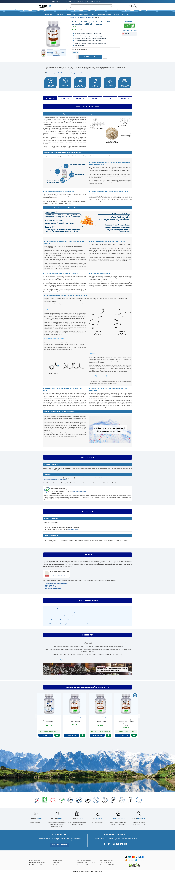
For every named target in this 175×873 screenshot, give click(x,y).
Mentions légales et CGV (83, 864)
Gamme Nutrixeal (57, 858)
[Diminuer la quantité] (77, 58)
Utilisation (80, 98)
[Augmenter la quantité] (77, 56)
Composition (64, 98)
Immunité (127, 33)
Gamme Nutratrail (57, 860)
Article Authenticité (51, 587)
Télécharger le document (58, 575)
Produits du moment (58, 867)
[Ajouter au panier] (57, 735)
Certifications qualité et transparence (56, 583)
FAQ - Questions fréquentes (84, 860)
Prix (97, 818)
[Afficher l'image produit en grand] (53, 34)
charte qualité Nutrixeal (79, 491)
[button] (49, 14)
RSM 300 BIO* (126, 717)
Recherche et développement (37, 862)
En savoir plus (46, 735)
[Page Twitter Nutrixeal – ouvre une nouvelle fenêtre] (109, 844)
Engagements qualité (34, 860)
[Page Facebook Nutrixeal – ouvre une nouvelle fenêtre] (105, 844)
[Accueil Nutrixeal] (45, 6)
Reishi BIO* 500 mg (100, 717)
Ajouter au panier (91, 57)
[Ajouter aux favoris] (105, 57)
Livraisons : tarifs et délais (83, 858)
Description (50, 98)
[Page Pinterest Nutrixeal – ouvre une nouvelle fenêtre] (117, 844)
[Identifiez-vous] (131, 6)
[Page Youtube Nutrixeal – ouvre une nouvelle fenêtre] (125, 844)
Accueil (138, 818)
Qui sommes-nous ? (34, 858)
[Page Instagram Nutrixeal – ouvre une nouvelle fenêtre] (113, 844)
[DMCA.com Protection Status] (134, 864)
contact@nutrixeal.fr (105, 867)
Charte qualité (49, 585)
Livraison (77, 818)
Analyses (95, 98)
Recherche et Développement (53, 588)
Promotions (56, 864)
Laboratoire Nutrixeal (105, 858)
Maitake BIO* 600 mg (74, 717)
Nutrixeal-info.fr (99, 838)
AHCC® (49, 717)
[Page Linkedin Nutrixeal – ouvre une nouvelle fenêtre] (121, 844)
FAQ (110, 98)
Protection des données (83, 867)
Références (125, 98)
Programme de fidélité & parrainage (86, 862)
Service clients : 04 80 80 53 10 (108, 864)
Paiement (36, 818)
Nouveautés (56, 862)
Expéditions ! (57, 818)
